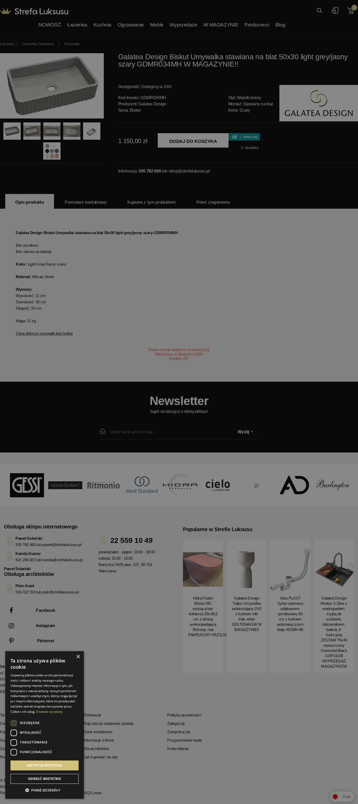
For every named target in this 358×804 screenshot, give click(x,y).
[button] (44, 790)
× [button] (78, 657)
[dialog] (179, 402)
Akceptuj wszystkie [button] (44, 765)
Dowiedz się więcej (49, 711)
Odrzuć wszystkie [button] (44, 778)
